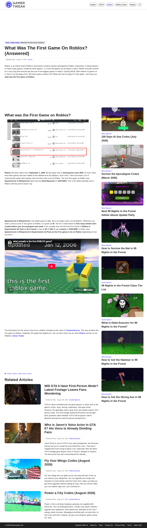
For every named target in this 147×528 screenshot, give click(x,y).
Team (101, 525)
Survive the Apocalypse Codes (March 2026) (120, 175)
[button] (140, 4)
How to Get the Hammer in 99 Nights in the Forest (119, 361)
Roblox (110, 5)
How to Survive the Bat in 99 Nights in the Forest (118, 250)
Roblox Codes (121, 5)
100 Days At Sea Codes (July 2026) (118, 138)
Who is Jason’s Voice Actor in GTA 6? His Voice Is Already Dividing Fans (70, 428)
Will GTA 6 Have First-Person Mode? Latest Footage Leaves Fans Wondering (71, 389)
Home (7, 42)
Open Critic (138, 525)
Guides (93, 5)
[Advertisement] (73, 24)
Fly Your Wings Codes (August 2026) (67, 462)
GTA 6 (101, 5)
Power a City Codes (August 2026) (69, 493)
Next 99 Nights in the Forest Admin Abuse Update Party (118, 213)
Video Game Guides (25, 373)
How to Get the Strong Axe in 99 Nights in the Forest (121, 399)
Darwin (30, 59)
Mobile (9, 373)
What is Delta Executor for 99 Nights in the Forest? (119, 324)
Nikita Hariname (74, 438)
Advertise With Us (81, 525)
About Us (93, 525)
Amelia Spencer (74, 400)
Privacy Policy (120, 525)
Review (133, 5)
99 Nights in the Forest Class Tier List (121, 287)
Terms (129, 525)
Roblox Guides (15, 42)
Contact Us (109, 525)
